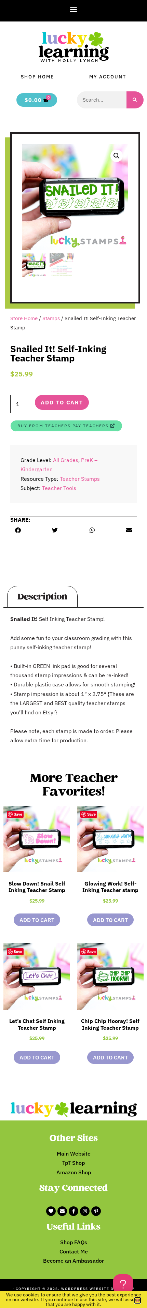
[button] (73, 9)
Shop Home (37, 77)
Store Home (24, 318)
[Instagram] (85, 1211)
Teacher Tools (59, 488)
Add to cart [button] (36, 920)
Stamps (51, 318)
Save (18, 814)
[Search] (135, 99)
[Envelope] (62, 1211)
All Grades (65, 460)
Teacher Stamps (80, 478)
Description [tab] (42, 597)
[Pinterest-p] (96, 1211)
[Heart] (51, 1211)
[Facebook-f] (73, 1211)
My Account (107, 77)
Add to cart (62, 402)
